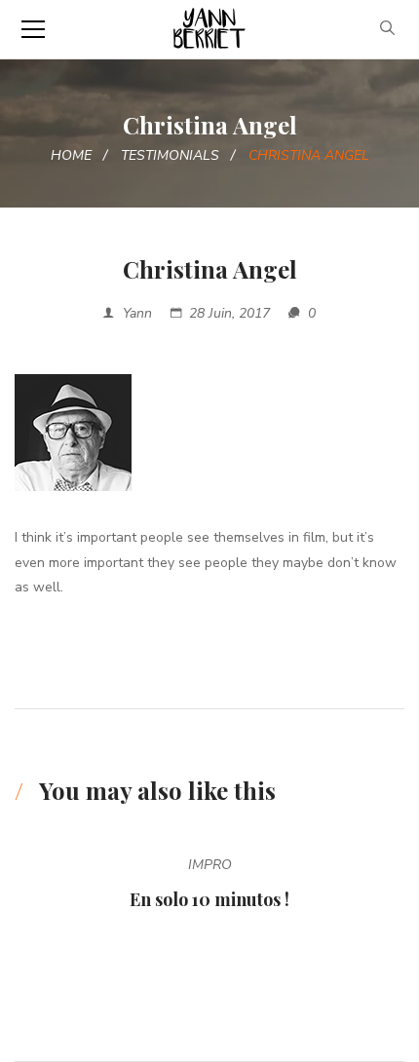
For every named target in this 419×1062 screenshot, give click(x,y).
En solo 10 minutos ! (209, 899)
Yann (137, 313)
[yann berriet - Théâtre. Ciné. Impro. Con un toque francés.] (209, 28)
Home (71, 155)
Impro (210, 864)
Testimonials (170, 155)
